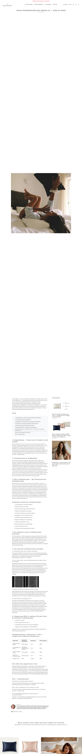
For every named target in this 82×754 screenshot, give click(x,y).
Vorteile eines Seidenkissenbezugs (21, 673)
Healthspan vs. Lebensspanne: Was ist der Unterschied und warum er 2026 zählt (61, 464)
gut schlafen (24, 670)
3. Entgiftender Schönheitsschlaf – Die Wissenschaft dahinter (28, 421)
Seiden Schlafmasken (42, 553)
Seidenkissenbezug (33, 572)
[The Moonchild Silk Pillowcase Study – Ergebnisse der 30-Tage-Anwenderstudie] (61, 406)
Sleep (20, 711)
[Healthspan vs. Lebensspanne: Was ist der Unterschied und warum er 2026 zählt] (61, 450)
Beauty (16, 711)
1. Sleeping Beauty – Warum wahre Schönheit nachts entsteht (28, 417)
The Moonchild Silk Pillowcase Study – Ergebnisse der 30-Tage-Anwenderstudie (61, 415)
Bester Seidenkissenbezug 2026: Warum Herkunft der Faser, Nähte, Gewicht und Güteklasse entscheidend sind (61, 435)
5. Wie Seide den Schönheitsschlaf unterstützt (24, 425)
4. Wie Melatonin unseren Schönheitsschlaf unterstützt (26, 423)
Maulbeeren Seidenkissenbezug (38, 609)
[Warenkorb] (78, 5)
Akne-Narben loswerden (27, 672)
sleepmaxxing (18, 630)
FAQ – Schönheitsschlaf (20, 434)
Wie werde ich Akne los (17, 672)
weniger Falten (28, 569)
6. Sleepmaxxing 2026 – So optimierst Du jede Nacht (26, 427)
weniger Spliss (42, 569)
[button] (28, 4)
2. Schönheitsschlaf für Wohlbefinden (23, 419)
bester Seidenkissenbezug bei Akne (40, 672)
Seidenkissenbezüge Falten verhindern (40, 673)
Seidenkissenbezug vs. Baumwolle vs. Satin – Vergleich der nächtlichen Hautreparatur (30, 430)
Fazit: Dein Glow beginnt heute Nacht (23, 432)
